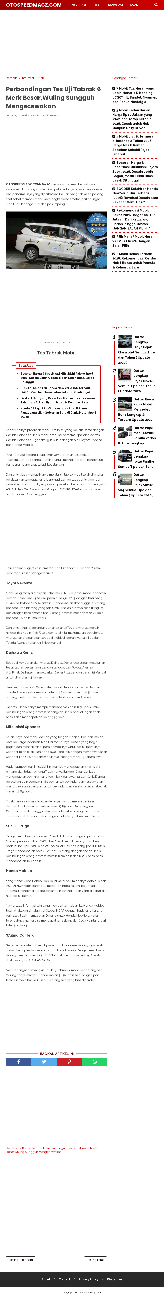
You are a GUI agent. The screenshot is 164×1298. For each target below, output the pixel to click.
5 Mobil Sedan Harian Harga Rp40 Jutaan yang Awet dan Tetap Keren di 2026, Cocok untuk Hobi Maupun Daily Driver (132, 119)
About (46, 1279)
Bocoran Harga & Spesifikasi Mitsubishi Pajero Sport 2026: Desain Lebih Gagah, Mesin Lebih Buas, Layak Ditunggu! (57, 378)
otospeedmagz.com (34, 4)
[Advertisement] (82, 42)
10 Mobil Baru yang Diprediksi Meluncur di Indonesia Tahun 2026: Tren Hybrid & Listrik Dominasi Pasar (57, 400)
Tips (96, 4)
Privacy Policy (88, 1279)
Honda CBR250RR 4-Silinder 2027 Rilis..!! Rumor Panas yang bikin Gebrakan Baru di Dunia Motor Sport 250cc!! (58, 412)
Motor (95, 14)
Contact (64, 1279)
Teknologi (114, 4)
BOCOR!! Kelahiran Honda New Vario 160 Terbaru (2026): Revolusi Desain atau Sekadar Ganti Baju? (55, 390)
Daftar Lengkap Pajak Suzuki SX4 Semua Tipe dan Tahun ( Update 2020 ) (135, 485)
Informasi (78, 4)
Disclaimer (114, 1279)
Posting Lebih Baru (21, 1259)
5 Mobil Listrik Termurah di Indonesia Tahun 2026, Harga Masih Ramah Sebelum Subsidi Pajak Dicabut (133, 145)
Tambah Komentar (48, 115)
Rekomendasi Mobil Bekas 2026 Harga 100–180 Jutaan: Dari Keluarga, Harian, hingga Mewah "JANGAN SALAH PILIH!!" (133, 219)
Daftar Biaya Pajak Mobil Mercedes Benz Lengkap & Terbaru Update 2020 (136, 409)
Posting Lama (95, 1259)
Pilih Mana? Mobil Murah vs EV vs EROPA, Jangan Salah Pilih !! (133, 241)
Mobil (75, 14)
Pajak (134, 4)
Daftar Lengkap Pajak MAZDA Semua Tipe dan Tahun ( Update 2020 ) (136, 381)
